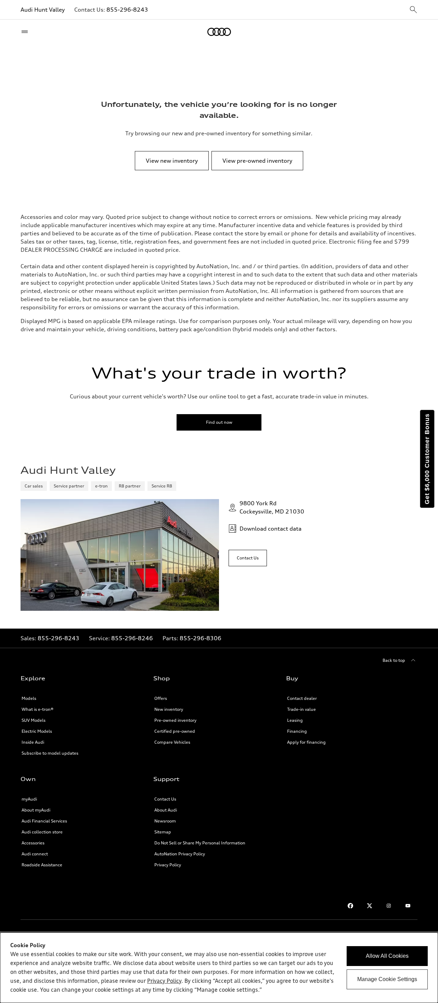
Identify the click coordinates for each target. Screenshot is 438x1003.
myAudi (29, 799)
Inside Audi (33, 742)
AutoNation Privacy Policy (179, 853)
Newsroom (165, 821)
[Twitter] (369, 905)
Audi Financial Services (44, 821)
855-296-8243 (127, 9)
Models (29, 698)
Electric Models (37, 731)
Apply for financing (306, 742)
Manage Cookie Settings (387, 979)
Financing (297, 731)
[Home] (219, 32)
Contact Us (165, 799)
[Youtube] (407, 905)
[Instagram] (388, 905)
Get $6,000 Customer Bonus (427, 458)
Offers (160, 698)
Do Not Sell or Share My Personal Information (199, 842)
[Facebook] (350, 905)
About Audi (165, 810)
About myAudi (36, 810)
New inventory (168, 709)
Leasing (295, 720)
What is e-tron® (37, 709)
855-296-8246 (132, 638)
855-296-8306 (200, 638)
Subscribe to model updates (50, 753)
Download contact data (270, 528)
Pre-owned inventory (175, 720)
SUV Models (34, 720)
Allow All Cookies (387, 956)
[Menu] (26, 32)
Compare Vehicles (172, 742)
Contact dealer (302, 698)
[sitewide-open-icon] (413, 10)
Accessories (33, 842)
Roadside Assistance (42, 864)
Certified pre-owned (174, 731)
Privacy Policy (167, 864)
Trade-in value (301, 709)
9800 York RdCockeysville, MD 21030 (272, 507)
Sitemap (162, 831)
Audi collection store (42, 831)
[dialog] (219, 967)
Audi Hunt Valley (43, 9)
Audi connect (35, 853)
